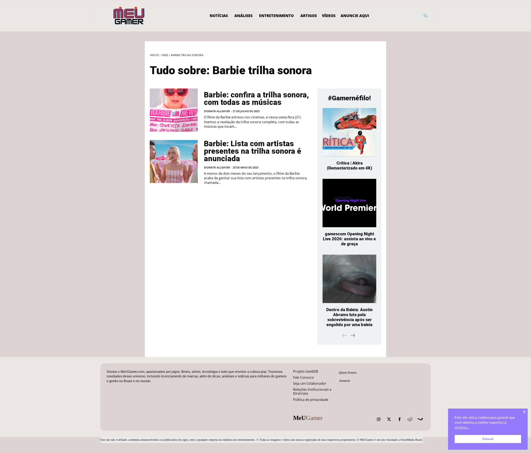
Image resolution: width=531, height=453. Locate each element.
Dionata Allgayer (217, 111)
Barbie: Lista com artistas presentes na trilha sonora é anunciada (252, 151)
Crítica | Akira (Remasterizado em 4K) (349, 166)
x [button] (524, 412)
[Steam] (420, 419)
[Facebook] (399, 419)
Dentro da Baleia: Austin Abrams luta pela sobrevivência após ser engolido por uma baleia (349, 317)
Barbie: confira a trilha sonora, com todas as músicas (256, 99)
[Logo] (129, 15)
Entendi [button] (487, 439)
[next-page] (352, 335)
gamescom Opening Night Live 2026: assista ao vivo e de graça (349, 238)
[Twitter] (389, 419)
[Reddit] (410, 419)
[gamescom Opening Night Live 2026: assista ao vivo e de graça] (349, 203)
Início (154, 55)
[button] (426, 16)
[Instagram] (379, 419)
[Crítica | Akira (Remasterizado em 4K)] (349, 132)
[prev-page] (345, 335)
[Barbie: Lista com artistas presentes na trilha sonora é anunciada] (174, 161)
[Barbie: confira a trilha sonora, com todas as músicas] (174, 110)
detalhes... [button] (462, 427)
